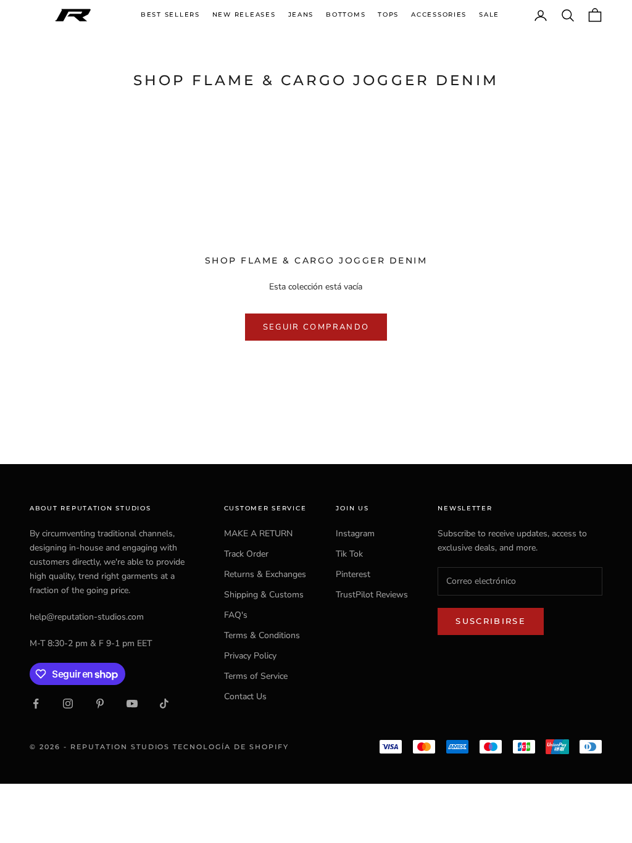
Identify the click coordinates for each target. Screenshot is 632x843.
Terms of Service (256, 676)
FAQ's (235, 615)
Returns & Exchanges (265, 574)
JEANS (301, 14)
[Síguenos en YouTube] (132, 703)
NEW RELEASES (244, 14)
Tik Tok (349, 554)
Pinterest (353, 574)
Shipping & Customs (264, 594)
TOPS (388, 14)
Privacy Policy (250, 656)
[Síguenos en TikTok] (164, 703)
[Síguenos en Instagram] (68, 703)
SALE (489, 14)
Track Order (246, 554)
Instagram (355, 533)
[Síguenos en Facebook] (36, 703)
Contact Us (245, 696)
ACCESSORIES (439, 14)
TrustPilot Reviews (372, 594)
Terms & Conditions (262, 635)
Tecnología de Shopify (231, 746)
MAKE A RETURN (258, 533)
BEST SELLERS (170, 14)
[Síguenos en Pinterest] (100, 703)
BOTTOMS (345, 14)
